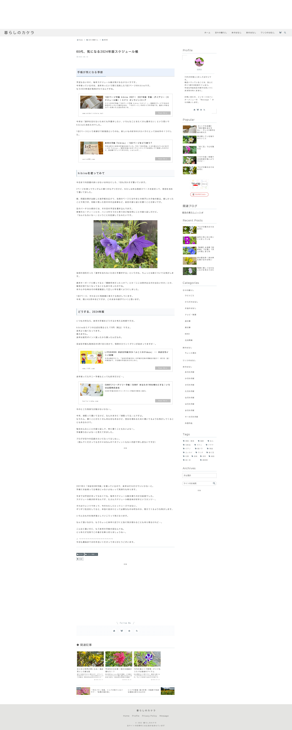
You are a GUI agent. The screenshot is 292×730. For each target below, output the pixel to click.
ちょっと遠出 (190, 353)
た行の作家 (189, 391)
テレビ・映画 (190, 315)
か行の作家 (189, 378)
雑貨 (81, 559)
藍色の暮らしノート (191, 212)
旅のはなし (187, 348)
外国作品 (189, 423)
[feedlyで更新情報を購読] (129, 630)
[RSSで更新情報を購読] (136, 630)
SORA (199, 70)
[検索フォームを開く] (285, 32)
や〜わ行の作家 (191, 417)
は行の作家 (189, 404)
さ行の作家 (189, 385)
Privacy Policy (149, 716)
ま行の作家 (189, 410)
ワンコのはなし (189, 360)
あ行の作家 (189, 372)
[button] (214, 483)
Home (126, 716)
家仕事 (188, 327)
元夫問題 (189, 340)
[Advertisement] (68, 14)
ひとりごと (189, 295)
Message (164, 716)
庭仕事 (188, 321)
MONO (81, 554)
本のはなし (187, 367)
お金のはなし (190, 308)
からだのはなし (191, 302)
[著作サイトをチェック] (114, 630)
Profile (135, 716)
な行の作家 (189, 397)
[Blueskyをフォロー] (280, 32)
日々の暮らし (92, 554)
